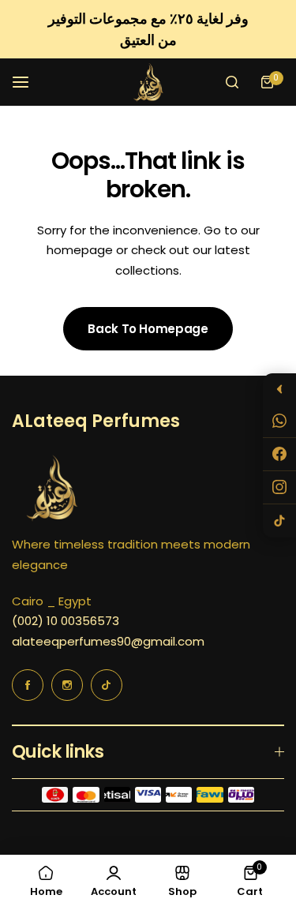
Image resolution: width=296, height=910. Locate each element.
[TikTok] (279, 520)
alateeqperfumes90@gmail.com (108, 641)
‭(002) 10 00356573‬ (65, 620)
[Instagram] (279, 487)
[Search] (232, 82)
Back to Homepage (148, 328)
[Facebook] (279, 454)
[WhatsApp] (279, 421)
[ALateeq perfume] (148, 82)
